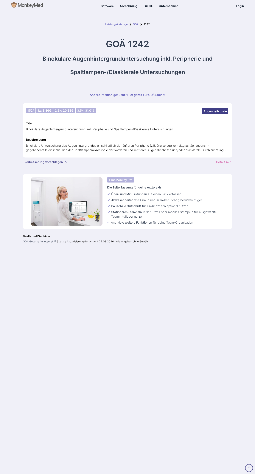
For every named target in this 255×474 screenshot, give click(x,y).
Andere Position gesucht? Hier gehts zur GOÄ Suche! (127, 95)
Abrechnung (129, 6)
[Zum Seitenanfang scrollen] (249, 468)
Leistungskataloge (116, 24)
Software (107, 6)
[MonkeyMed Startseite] (27, 6)
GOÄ (136, 24)
